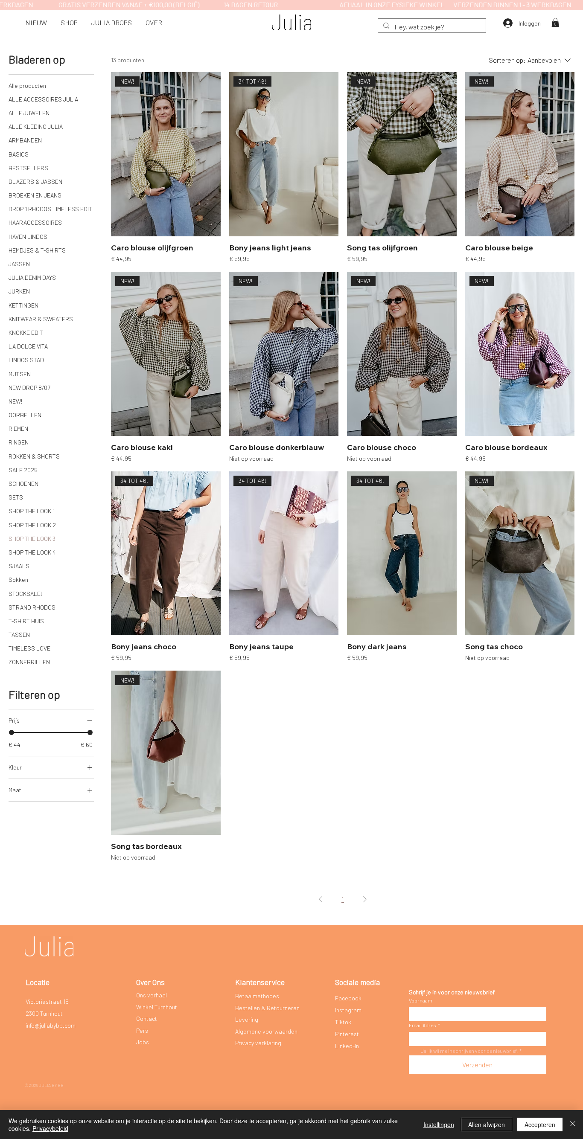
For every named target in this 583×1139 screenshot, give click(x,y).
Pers (142, 1030)
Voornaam (420, 1000)
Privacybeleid (50, 1128)
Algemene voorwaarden (266, 1031)
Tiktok (343, 1022)
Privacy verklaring (258, 1042)
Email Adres (424, 1025)
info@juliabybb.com (51, 1025)
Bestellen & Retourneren (267, 1007)
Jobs (142, 1042)
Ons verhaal (151, 995)
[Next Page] (365, 899)
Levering (246, 1019)
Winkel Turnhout (156, 1007)
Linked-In (347, 1045)
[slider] (11, 732)
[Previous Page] (320, 899)
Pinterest (347, 1033)
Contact (146, 1018)
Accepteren (540, 1124)
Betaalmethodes (257, 996)
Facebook (348, 998)
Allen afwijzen (486, 1124)
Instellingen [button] (438, 1124)
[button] (69, 22)
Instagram (348, 1010)
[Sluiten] (573, 1124)
